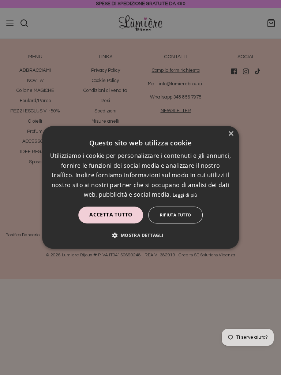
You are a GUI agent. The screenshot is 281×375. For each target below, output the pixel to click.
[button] (140, 235)
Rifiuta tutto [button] (175, 215)
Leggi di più (185, 195)
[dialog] (140, 187)
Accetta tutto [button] (110, 214)
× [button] (230, 134)
